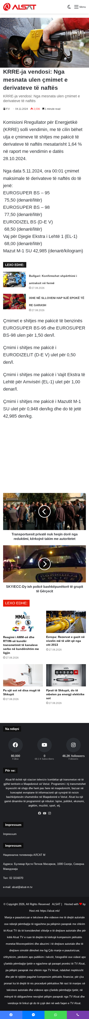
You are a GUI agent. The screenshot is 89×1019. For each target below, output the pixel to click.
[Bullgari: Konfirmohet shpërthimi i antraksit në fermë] (14, 279)
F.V (8, 108)
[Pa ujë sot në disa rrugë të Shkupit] (23, 675)
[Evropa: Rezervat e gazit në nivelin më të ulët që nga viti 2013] (66, 622)
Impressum (10, 834)
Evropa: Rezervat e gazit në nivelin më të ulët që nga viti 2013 (65, 640)
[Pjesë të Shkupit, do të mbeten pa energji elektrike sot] (66, 675)
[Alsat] (19, 7)
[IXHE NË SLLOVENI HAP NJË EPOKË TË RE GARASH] (14, 301)
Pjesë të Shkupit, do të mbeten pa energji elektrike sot (65, 694)
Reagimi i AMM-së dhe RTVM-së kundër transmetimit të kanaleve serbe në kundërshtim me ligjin (21, 644)
